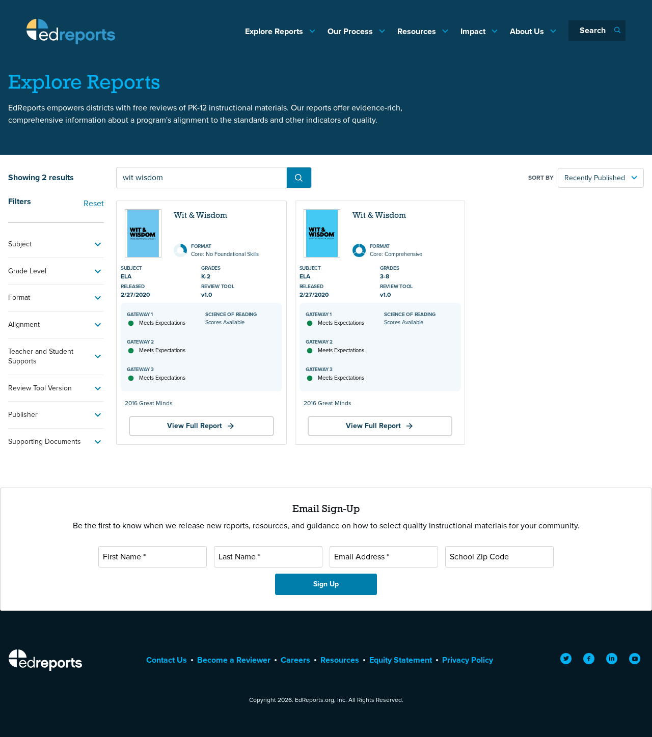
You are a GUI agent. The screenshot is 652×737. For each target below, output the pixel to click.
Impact (473, 31)
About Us (528, 31)
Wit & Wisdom (200, 216)
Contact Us (166, 660)
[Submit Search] (298, 177)
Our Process (351, 31)
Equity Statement (400, 660)
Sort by (541, 178)
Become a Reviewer (233, 660)
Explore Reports (275, 31)
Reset (94, 203)
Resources (417, 31)
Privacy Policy (467, 660)
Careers (295, 660)
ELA (126, 276)
